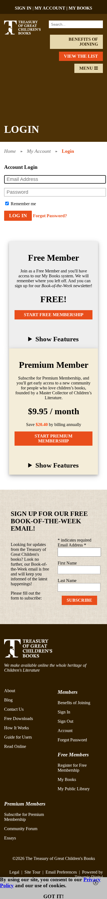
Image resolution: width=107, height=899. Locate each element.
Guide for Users (18, 737)
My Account (39, 151)
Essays (10, 838)
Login (68, 151)
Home (10, 151)
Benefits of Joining (83, 41)
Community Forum (20, 828)
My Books (67, 779)
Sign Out (65, 721)
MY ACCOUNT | (52, 8)
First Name (67, 563)
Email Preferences (61, 872)
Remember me (23, 203)
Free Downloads (18, 718)
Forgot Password (72, 740)
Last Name (67, 580)
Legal (14, 872)
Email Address (72, 545)
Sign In (64, 712)
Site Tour (32, 872)
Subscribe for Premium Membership (24, 817)
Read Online (15, 746)
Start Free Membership (53, 314)
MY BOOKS (80, 8)
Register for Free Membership (72, 767)
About (9, 690)
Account (65, 730)
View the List (81, 56)
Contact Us (14, 709)
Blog (8, 700)
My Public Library (74, 788)
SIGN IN (23, 8)
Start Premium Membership (53, 438)
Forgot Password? (50, 215)
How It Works (16, 727)
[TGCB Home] (26, 33)
